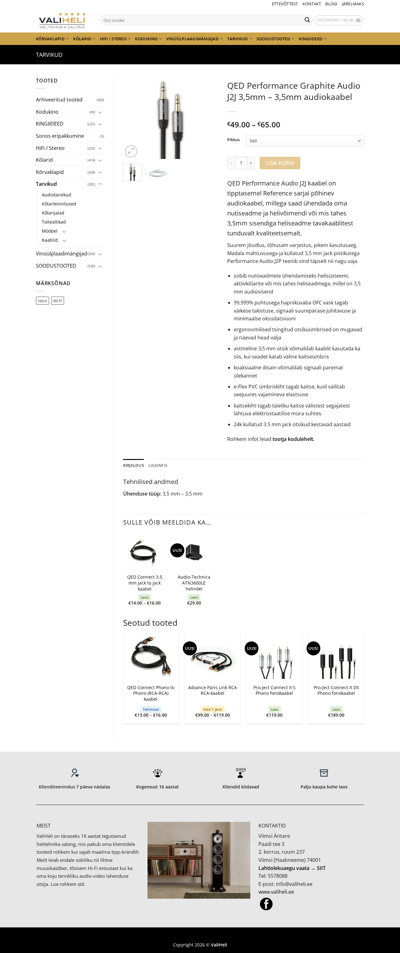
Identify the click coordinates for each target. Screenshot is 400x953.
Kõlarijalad (53, 213)
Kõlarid (82, 39)
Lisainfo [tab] (157, 465)
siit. (81, 884)
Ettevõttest (285, 4)
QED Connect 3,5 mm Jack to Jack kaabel (144, 582)
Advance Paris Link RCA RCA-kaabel (212, 690)
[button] (339, 20)
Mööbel (50, 231)
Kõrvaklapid (50, 39)
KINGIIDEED (310, 39)
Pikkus (233, 140)
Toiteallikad (54, 222)
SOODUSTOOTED (273, 39)
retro (42, 301)
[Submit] (307, 20)
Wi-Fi (57, 301)
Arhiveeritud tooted (59, 99)
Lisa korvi (280, 163)
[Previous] (132, 118)
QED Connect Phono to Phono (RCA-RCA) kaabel (150, 693)
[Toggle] (100, 112)
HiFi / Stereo (113, 39)
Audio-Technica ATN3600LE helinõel (194, 582)
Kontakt (311, 4)
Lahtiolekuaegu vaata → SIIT (292, 868)
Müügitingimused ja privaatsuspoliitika (200, 935)
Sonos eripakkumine (60, 135)
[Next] (208, 118)
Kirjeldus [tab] (133, 465)
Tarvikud (237, 39)
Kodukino (146, 39)
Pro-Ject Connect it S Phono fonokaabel (274, 690)
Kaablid (50, 240)
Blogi (331, 4)
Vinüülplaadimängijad (192, 39)
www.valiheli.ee (276, 891)
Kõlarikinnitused (59, 204)
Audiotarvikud (56, 195)
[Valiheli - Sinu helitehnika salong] (63, 20)
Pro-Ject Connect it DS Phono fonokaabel (336, 690)
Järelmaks (353, 4)
